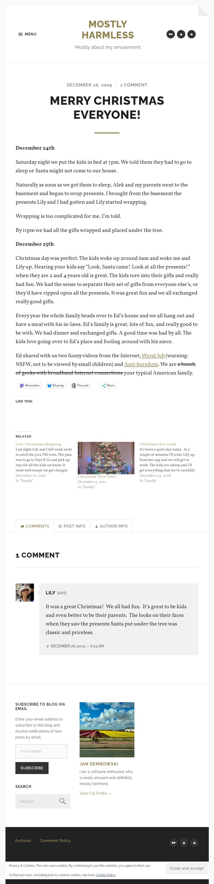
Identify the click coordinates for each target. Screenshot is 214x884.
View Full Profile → (96, 793)
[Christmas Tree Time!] (106, 458)
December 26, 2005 (89, 85)
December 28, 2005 (77, 646)
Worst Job (153, 356)
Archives (23, 840)
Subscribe (32, 768)
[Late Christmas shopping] (47, 463)
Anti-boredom (141, 364)
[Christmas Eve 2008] (171, 463)
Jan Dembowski (99, 764)
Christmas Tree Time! (97, 476)
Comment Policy (55, 840)
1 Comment (133, 85)
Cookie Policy (106, 875)
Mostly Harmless (108, 29)
